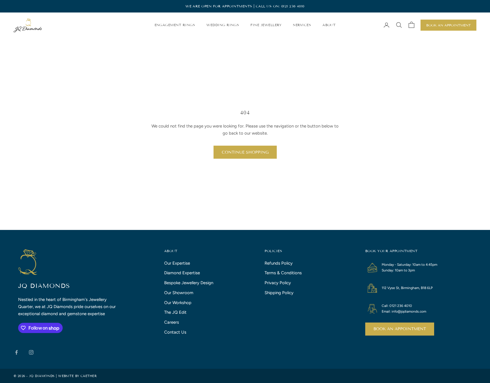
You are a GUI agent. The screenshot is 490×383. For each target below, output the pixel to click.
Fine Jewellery (266, 25)
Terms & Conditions (283, 272)
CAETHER (89, 376)
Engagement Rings (175, 25)
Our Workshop (177, 302)
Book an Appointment (448, 25)
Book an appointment (399, 329)
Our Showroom (178, 292)
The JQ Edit (175, 312)
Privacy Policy (278, 282)
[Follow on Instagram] (31, 352)
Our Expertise (177, 263)
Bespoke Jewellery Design (188, 282)
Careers (171, 322)
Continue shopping (245, 152)
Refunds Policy (279, 263)
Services (302, 25)
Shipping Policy (279, 292)
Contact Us (175, 332)
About (328, 25)
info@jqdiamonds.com (409, 311)
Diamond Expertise (182, 272)
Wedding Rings (222, 25)
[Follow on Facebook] (16, 352)
